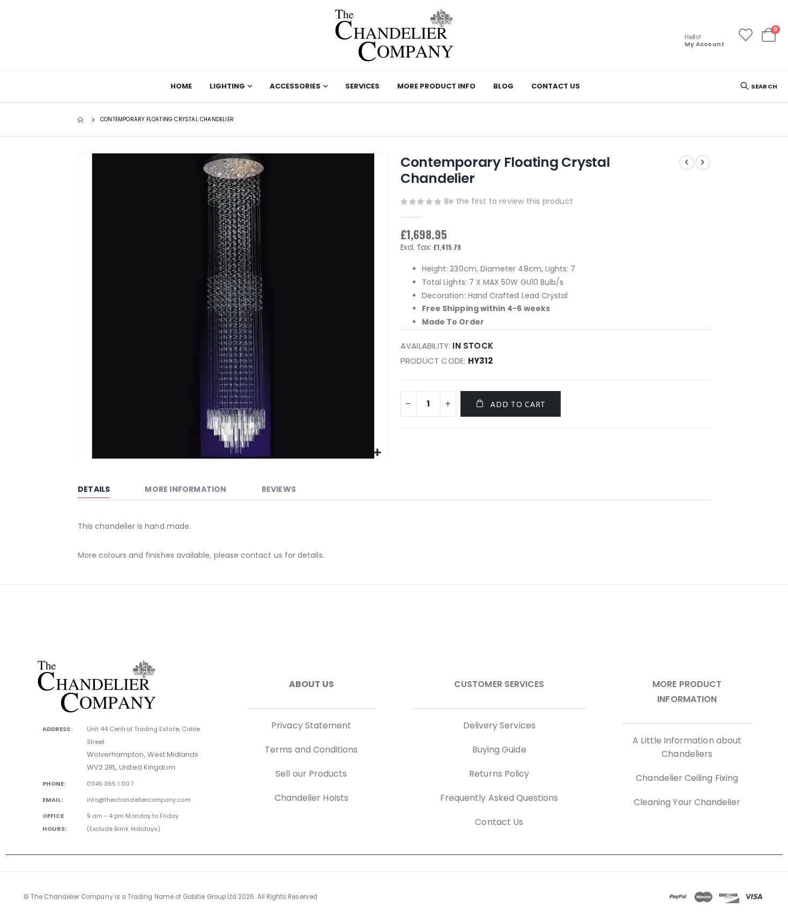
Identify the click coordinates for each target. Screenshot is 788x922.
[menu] (375, 86)
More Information (185, 489)
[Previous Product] (686, 162)
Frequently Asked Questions (499, 798)
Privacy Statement (311, 725)
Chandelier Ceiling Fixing (687, 778)
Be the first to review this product (508, 201)
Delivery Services (499, 725)
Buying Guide (499, 749)
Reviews (279, 489)
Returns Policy (499, 774)
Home (81, 119)
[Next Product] (702, 162)
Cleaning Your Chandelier (687, 802)
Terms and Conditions (311, 749)
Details (94, 489)
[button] (377, 453)
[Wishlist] (745, 34)
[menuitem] (181, 86)
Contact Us (499, 822)
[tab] (102, 490)
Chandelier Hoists (311, 798)
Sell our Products (311, 774)
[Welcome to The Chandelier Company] (394, 35)
